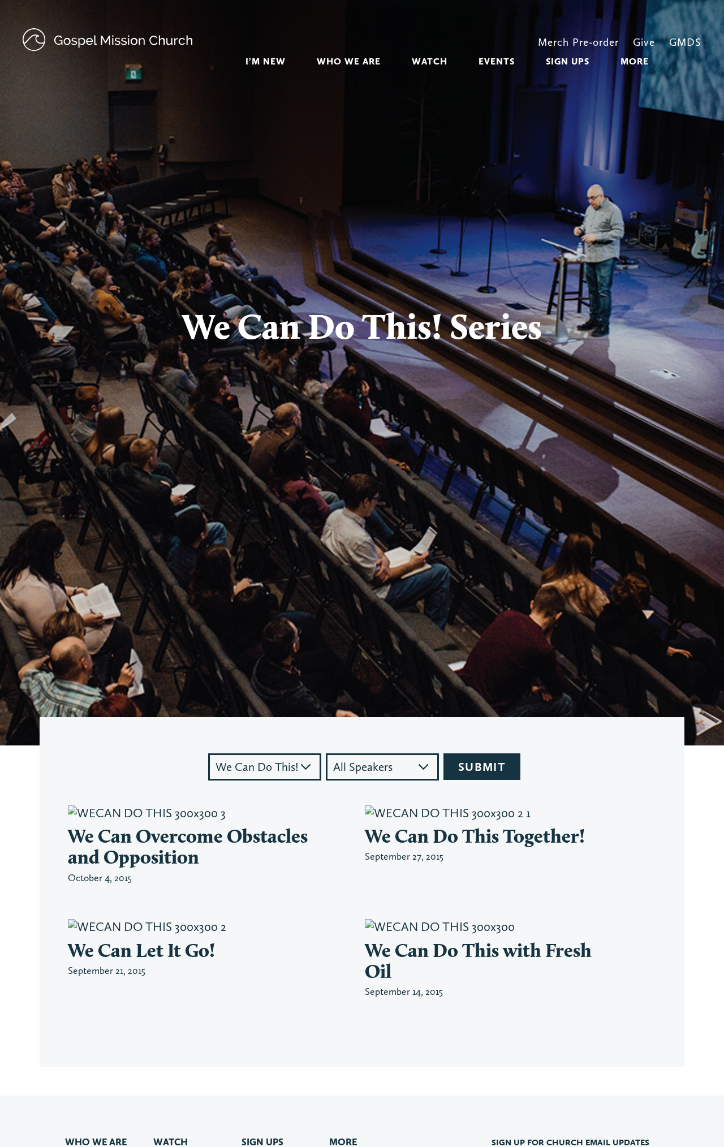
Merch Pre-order (578, 42)
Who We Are (349, 61)
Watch (429, 61)
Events (497, 61)
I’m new (265, 61)
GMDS (685, 42)
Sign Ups (567, 61)
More (634, 61)
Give (644, 42)
